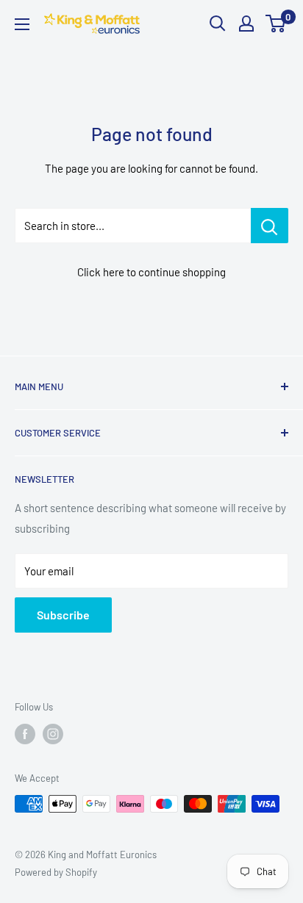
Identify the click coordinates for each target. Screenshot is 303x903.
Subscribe (63, 615)
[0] (276, 23)
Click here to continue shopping (151, 271)
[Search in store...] (269, 225)
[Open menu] (22, 24)
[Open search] (218, 23)
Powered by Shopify (56, 872)
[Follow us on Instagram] (53, 734)
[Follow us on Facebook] (25, 734)
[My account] (246, 23)
